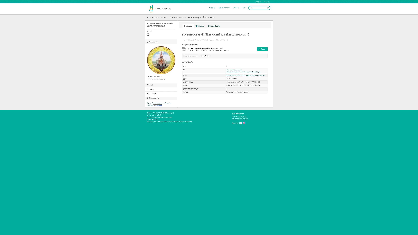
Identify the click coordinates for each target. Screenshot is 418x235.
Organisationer (224, 8)
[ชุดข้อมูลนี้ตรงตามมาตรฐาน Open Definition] (157, 105)
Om (244, 8)
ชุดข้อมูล (189, 26)
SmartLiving (205, 56)
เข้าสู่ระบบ (258, 2)
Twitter (151, 89)
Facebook (152, 94)
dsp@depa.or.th (153, 119)
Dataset (212, 8)
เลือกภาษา (235, 123)
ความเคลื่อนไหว (215, 26)
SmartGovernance (191, 56)
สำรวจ (262, 49)
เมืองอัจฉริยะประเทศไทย (240, 119)
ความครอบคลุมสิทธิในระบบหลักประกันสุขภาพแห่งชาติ (205, 48)
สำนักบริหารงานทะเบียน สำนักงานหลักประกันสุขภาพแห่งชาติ (245, 75)
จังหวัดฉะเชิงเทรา (177, 17)
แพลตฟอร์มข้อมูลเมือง (239, 117)
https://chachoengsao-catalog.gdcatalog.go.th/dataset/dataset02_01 (243, 71)
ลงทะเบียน (267, 2)
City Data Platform (163, 8)
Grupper (236, 8)
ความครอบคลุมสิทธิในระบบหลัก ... (201, 17)
